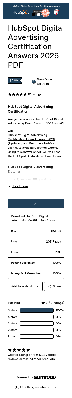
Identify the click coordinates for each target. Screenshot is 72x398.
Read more (20, 186)
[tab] (33, 14)
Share (57, 286)
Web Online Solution (45, 81)
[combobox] (25, 286)
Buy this (36, 203)
